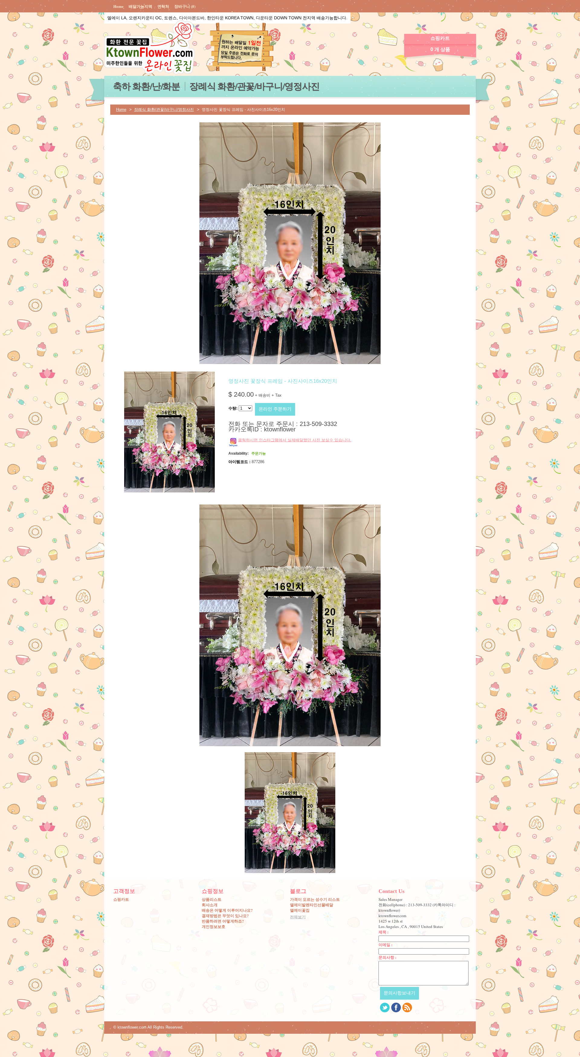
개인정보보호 (213, 926)
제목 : (383, 932)
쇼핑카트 (121, 899)
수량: (232, 408)
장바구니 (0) (184, 6)
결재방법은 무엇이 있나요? (225, 915)
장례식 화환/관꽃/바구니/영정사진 (254, 85)
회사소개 (210, 904)
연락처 (163, 6)
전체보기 (298, 917)
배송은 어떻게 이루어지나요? (227, 910)
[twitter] (385, 1007)
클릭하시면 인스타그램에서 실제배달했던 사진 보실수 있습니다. (294, 440)
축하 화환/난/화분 (146, 85)
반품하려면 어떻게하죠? (223, 921)
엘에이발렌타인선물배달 (311, 904)
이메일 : (385, 944)
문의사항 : (387, 957)
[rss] (407, 1007)
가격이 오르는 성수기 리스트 (315, 899)
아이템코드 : (239, 461)
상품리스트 (211, 899)
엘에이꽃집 (300, 910)
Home (118, 6)
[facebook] (396, 1007)
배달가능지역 (140, 6)
